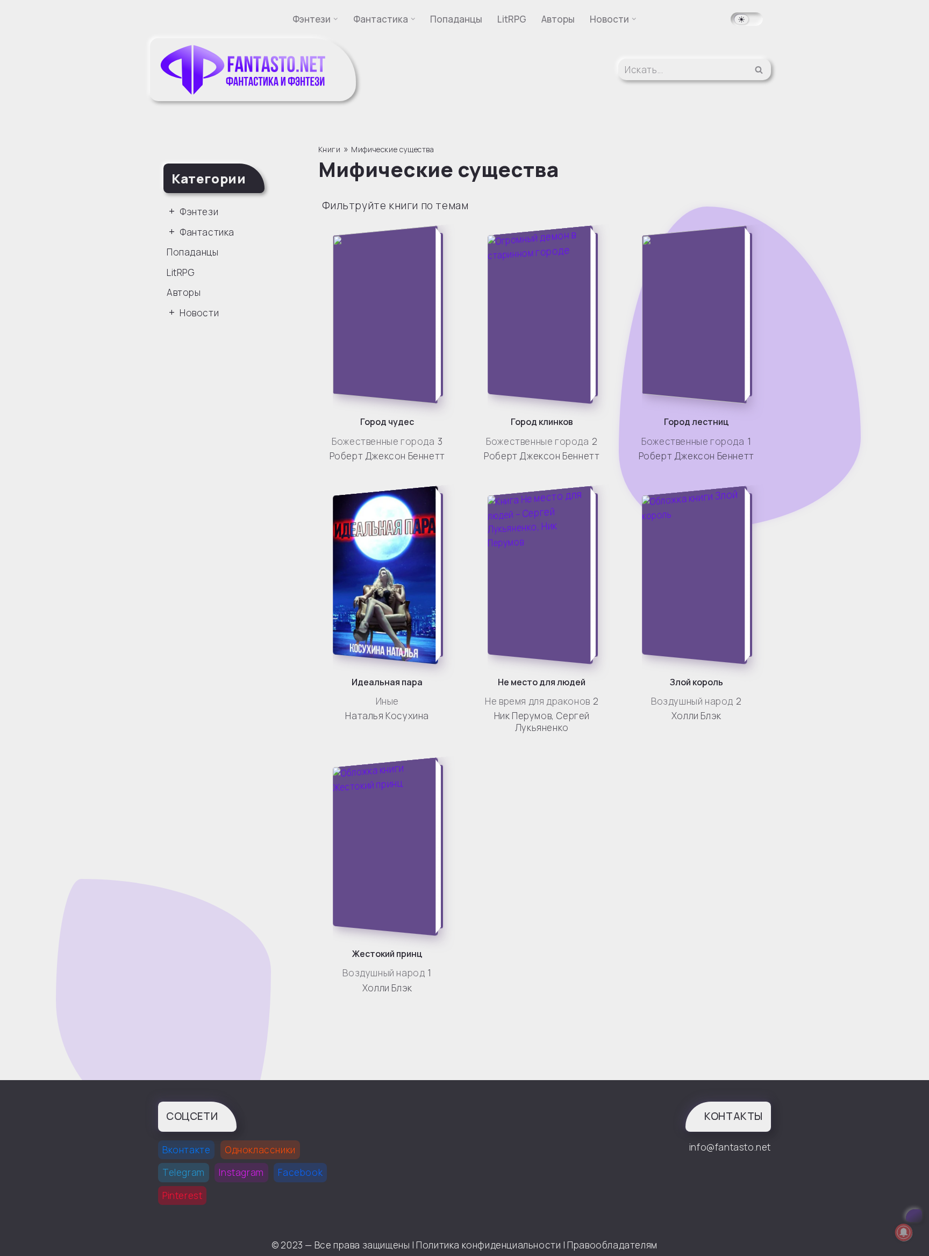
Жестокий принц (387, 954)
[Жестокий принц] (390, 846)
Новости (199, 313)
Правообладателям (612, 1245)
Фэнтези (199, 211)
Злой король (696, 682)
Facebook (300, 1172)
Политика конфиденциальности (488, 1245)
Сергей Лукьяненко (552, 721)
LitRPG (511, 19)
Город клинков (542, 422)
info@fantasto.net (730, 1147)
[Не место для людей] (545, 575)
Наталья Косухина (387, 715)
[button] (335, 19)
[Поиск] (759, 69)
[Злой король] (699, 575)
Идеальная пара (387, 682)
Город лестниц (696, 422)
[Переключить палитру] (747, 19)
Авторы (558, 19)
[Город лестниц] (699, 314)
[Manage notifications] (903, 1232)
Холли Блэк (696, 715)
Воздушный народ (692, 701)
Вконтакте (186, 1150)
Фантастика (207, 232)
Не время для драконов (537, 701)
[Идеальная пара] (390, 575)
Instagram (241, 1172)
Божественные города (383, 441)
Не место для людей (541, 682)
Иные (387, 701)
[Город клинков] (545, 314)
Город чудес (387, 422)
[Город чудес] (390, 314)
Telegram (183, 1172)
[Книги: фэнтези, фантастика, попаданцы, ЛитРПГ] (244, 70)
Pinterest (182, 1195)
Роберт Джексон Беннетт (387, 456)
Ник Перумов (523, 715)
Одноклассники (260, 1150)
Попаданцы (456, 19)
